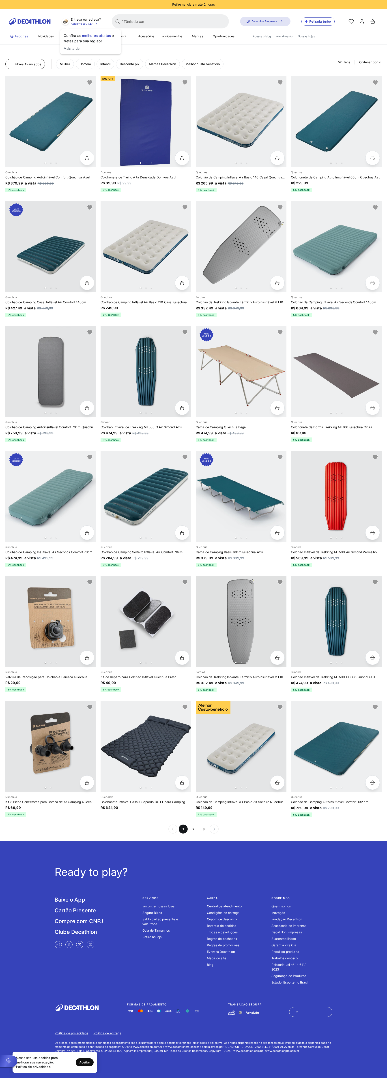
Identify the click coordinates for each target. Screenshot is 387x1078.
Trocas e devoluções (222, 932)
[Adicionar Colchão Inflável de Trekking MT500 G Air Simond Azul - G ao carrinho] (182, 408)
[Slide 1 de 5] (146, 121)
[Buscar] (117, 21)
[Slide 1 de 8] (50, 121)
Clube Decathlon (76, 932)
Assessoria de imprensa (289, 926)
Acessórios (146, 36)
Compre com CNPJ (79, 921)
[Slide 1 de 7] (241, 496)
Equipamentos (171, 36)
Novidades (46, 36)
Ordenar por (368, 62)
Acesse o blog (262, 36)
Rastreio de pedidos (221, 926)
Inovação (278, 913)
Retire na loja (152, 937)
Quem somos (281, 906)
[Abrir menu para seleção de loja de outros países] (310, 1012)
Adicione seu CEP (82, 23)
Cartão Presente (75, 910)
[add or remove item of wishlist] (89, 82)
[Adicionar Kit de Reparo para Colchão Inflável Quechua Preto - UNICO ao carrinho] (182, 657)
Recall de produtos (285, 952)
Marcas (197, 36)
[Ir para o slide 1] (45, 163)
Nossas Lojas (306, 36)
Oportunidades (223, 36)
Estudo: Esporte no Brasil (289, 982)
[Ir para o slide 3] (56, 163)
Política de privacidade (71, 1033)
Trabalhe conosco (284, 958)
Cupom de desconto (222, 919)
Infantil (121, 36)
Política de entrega (107, 1033)
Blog (210, 965)
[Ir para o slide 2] (51, 163)
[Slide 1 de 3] (50, 621)
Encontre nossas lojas (158, 906)
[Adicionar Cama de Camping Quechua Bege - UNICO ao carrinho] (277, 408)
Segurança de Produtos (288, 976)
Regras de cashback (222, 939)
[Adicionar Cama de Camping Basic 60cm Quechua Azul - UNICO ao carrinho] (277, 532)
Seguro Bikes (152, 913)
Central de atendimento (224, 906)
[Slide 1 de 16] (146, 746)
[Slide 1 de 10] (50, 246)
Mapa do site (216, 958)
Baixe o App (70, 899)
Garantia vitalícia (283, 945)
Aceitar (84, 1062)
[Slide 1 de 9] (336, 746)
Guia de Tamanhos (156, 930)
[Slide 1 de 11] (241, 246)
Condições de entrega (223, 913)
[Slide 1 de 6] (146, 246)
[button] (8, 1061)
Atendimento (284, 36)
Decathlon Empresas (286, 932)
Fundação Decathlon (286, 919)
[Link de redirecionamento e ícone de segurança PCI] (240, 1012)
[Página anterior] (172, 829)
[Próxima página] (214, 829)
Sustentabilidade (283, 939)
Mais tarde (72, 48)
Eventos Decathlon (221, 952)
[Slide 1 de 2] (50, 746)
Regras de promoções (223, 945)
